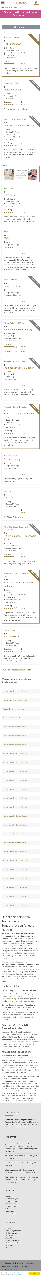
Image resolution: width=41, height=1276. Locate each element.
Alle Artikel (9, 1236)
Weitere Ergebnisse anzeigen (17, 670)
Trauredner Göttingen (9, 999)
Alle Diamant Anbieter (13, 1245)
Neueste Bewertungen (13, 1240)
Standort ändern (9, 21)
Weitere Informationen (17, 1274)
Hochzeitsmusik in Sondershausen (15, 691)
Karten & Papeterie (12, 1214)
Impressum (5, 1266)
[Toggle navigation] (2, 2)
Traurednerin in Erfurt (18, 1010)
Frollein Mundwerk (13, 43)
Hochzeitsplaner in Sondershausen (15, 700)
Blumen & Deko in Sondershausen (15, 718)
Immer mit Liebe (12, 286)
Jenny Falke (9, 194)
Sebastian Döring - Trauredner (19, 413)
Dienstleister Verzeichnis (10, 1269)
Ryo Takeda (9, 497)
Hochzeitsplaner (11, 1206)
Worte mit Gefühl (12, 89)
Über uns (8, 1228)
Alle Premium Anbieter (13, 1243)
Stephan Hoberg (12, 459)
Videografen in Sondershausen (14, 709)
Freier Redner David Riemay (18, 329)
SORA (7, 238)
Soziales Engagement (13, 1231)
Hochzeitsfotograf (11, 1199)
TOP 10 (7, 1248)
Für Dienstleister (11, 1233)
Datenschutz (16, 1266)
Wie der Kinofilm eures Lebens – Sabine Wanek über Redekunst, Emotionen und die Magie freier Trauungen (22, 1179)
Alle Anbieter (10, 1238)
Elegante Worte (11, 636)
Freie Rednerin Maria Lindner (19, 367)
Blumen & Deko (11, 1204)
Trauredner (9, 1196)
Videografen (9, 1209)
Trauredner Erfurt (23, 996)
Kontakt (26, 1266)
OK (34, 1273)
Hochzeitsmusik (11, 1201)
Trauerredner (10, 1211)
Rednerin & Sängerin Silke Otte (19, 125)
